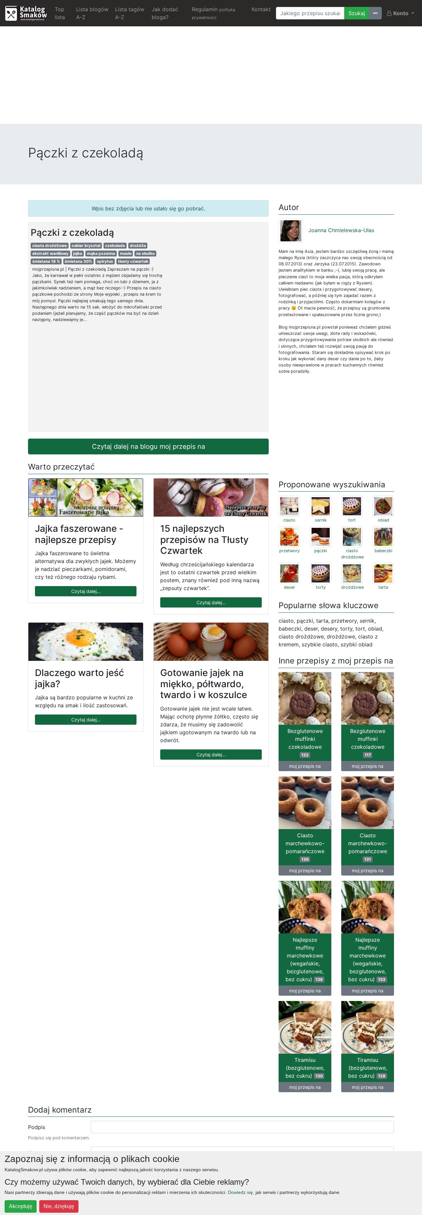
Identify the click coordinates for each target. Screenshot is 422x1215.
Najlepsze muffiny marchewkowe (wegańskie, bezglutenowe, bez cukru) (304, 959)
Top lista (60, 13)
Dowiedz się (240, 1192)
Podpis (36, 1127)
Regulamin (213, 13)
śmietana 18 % (46, 261)
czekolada (115, 245)
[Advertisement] (211, 78)
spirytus (105, 261)
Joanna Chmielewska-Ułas (341, 230)
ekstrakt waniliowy (50, 253)
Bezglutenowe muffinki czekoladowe (305, 742)
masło (126, 253)
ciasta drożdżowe (49, 245)
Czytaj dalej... (86, 591)
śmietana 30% (78, 261)
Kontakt (261, 9)
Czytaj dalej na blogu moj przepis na (148, 446)
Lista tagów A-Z (129, 13)
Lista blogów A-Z (92, 13)
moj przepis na (305, 766)
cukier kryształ (86, 245)
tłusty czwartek (133, 261)
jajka (77, 253)
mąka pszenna (101, 253)
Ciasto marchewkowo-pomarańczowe (305, 847)
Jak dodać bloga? (165, 13)
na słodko (145, 253)
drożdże (138, 245)
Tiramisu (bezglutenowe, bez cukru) (305, 1068)
